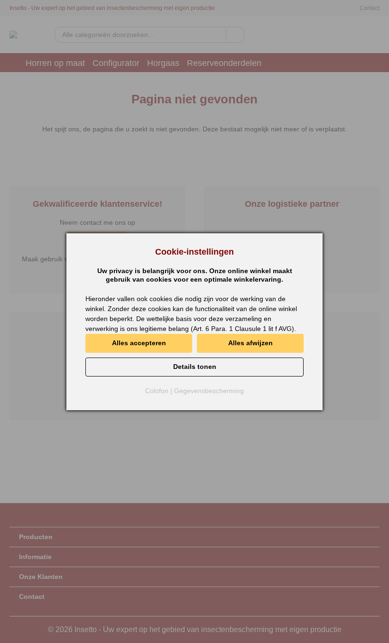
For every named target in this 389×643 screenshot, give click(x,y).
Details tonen (194, 366)
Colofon (156, 391)
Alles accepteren (139, 343)
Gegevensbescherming (209, 391)
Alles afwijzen (250, 343)
